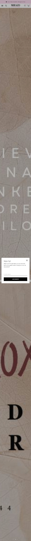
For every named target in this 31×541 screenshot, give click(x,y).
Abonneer (15, 279)
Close (26, 260)
